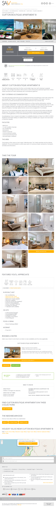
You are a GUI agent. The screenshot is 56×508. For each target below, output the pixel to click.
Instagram (15, 489)
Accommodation (14, 11)
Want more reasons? (48, 482)
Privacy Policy (22, 469)
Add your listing (48, 504)
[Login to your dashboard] (44, 3)
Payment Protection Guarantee (17, 65)
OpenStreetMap (53, 455)
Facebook (7, 489)
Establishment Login (8, 471)
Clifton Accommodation (8, 12)
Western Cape (22, 11)
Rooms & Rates (12, 41)
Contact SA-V (7, 469)
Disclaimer (14, 469)
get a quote (15, 365)
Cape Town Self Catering (7, 9)
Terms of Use (39, 469)
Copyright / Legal (31, 469)
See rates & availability (28, 360)
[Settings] (47, 3)
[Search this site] (42, 3)
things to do (23, 422)
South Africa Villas (10, 432)
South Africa (5, 11)
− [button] (1, 443)
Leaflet (48, 455)
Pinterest (28, 489)
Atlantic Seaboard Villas (43, 432)
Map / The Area (21, 41)
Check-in (27, 48)
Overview (4, 41)
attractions (13, 422)
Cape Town (29, 11)
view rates (6, 365)
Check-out (44, 48)
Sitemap (19, 504)
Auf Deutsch (28, 60)
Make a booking (28, 443)
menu (50, 3)
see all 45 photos (41, 251)
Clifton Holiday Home (32, 9)
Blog (34, 489)
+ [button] (1, 441)
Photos (28, 41)
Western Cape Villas (21, 432)
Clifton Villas (5, 433)
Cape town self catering (37, 88)
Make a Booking (49, 41)
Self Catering (7, 408)
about (5, 422)
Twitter (22, 489)
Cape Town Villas (31, 432)
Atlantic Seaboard (37, 11)
